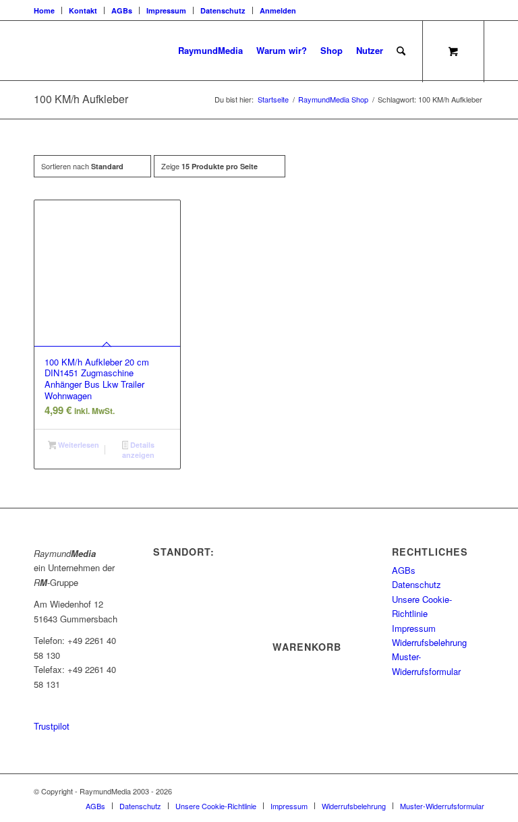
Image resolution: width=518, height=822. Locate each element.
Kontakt (83, 10)
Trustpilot (51, 726)
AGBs (121, 10)
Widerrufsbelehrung (429, 642)
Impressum (166, 10)
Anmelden (278, 10)
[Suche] (401, 50)
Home (44, 10)
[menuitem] (48, 10)
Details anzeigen (138, 450)
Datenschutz (223, 10)
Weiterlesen (77, 445)
